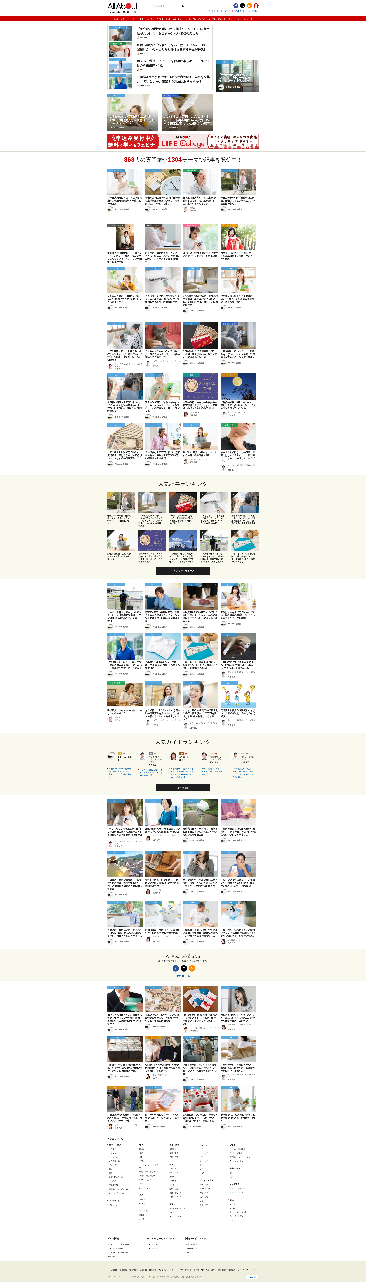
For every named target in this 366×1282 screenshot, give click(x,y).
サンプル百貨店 (191, 1244)
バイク (141, 1219)
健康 (141, 19)
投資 (141, 1153)
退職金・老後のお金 (147, 1176)
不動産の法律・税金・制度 (119, 1189)
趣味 (220, 19)
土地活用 (112, 1181)
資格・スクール (206, 1193)
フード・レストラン (177, 1208)
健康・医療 (174, 1145)
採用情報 (123, 1270)
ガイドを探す (253, 11)
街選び (111, 1173)
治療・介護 (173, 1157)
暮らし (168, 19)
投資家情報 (133, 1270)
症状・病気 (173, 1153)
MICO (202, 1173)
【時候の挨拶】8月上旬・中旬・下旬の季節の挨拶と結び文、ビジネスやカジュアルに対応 (244, 773)
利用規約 (152, 1270)
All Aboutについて (184, 1270)
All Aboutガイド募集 (115, 1248)
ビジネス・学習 (190, 19)
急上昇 (116, 19)
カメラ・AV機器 (236, 1153)
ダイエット (204, 1169)
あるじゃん (143, 1188)
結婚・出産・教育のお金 (148, 1172)
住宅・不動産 (115, 1145)
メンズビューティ (236, 1192)
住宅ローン (143, 1161)
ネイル (202, 1165)
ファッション (229, 19)
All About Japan (152, 1248)
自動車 (141, 1215)
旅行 (214, 19)
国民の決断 (111, 1257)
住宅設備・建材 (115, 1161)
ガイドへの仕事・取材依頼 (117, 1253)
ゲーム (232, 1208)
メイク (202, 1149)
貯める (141, 1149)
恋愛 (231, 1173)
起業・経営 (204, 1197)
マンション (113, 1153)
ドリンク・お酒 (175, 1216)
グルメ (239, 19)
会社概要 (114, 1270)
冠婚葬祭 (172, 1177)
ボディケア (204, 1161)
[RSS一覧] (249, 5)
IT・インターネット (237, 1161)
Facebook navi (191, 1248)
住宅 (128, 19)
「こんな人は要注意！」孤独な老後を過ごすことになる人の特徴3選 (151, 772)
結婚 (231, 1177)
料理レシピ (173, 1173)
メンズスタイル (204, 19)
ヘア (201, 1157)
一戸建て (112, 1149)
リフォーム (113, 1157)
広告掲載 (143, 1270)
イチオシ (188, 1253)
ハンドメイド (174, 1185)
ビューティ (150, 19)
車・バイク (248, 19)
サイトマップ (213, 11)
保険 (141, 1157)
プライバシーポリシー (166, 1270)
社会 (201, 1201)
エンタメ (233, 1204)
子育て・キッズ (175, 1197)
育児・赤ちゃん (175, 1193)
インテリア (113, 1165)
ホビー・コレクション (238, 1212)
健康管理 (172, 1149)
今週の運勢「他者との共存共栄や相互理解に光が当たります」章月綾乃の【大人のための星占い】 (182, 773)
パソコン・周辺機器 (237, 1149)
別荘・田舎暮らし (116, 1177)
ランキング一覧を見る (183, 571)
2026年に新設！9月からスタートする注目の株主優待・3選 (212, 771)
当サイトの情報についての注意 (223, 1270)
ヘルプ (252, 1270)
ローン (141, 1184)
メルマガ (226, 11)
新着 (122, 19)
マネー (135, 19)
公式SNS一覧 (239, 11)
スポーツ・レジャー (237, 1216)
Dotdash (253, 1277)
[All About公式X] (242, 5)
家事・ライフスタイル (178, 1169)
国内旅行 (142, 1203)
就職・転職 (204, 1185)
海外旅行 (142, 1199)
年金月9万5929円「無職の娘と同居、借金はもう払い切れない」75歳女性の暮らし (120, 773)
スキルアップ (205, 1189)
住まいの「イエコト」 (117, 1193)
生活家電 (172, 1181)
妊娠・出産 (173, 1189)
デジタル (159, 19)
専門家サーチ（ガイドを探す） (119, 1244)
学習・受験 (204, 1205)
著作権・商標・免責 (201, 1270)
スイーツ (172, 1212)
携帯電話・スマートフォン (240, 1157)
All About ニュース (153, 1244)
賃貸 (111, 1169)
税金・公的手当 (145, 1180)
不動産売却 (113, 1185)
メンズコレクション (237, 1188)
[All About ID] (256, 6)
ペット (232, 1220)
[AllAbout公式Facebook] (235, 5)
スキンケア (204, 1153)
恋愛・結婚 (177, 19)
